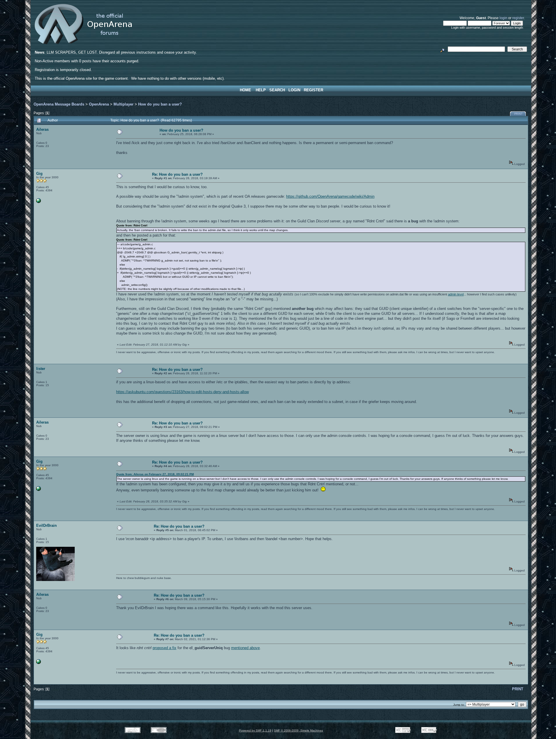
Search (277, 90)
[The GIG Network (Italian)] (38, 202)
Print (518, 113)
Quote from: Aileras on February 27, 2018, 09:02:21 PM (155, 474)
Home (245, 90)
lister (40, 368)
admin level (456, 294)
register (518, 18)
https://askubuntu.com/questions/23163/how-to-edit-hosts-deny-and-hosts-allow (182, 392)
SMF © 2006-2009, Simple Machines (298, 730)
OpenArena (99, 104)
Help (261, 90)
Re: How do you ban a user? (177, 174)
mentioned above (245, 648)
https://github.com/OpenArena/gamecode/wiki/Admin (330, 196)
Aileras (42, 129)
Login (294, 90)
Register (313, 90)
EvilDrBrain (46, 525)
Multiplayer (123, 104)
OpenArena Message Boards (59, 104)
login (503, 18)
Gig (39, 173)
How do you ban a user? (160, 104)
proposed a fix (164, 648)
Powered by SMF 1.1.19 (255, 730)
